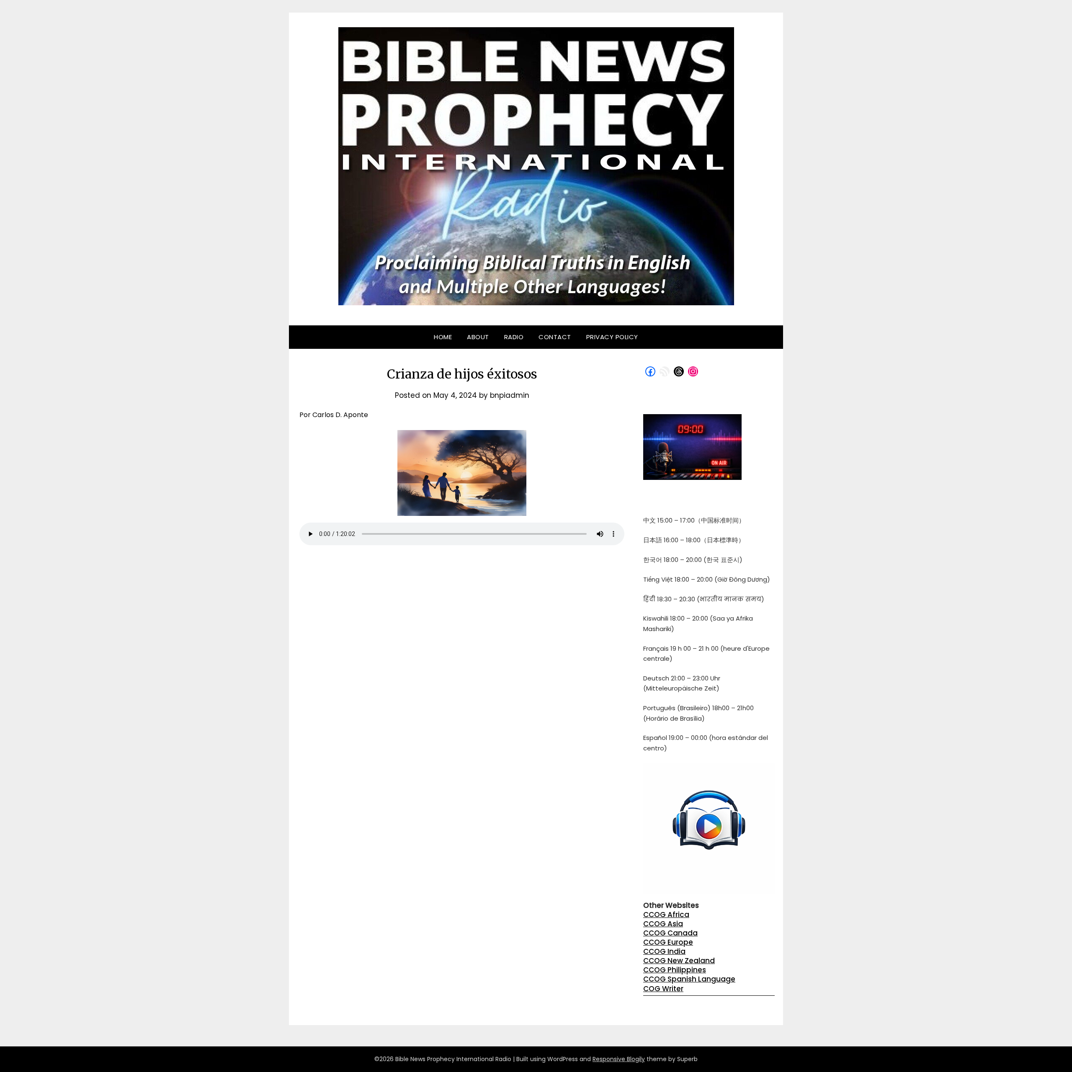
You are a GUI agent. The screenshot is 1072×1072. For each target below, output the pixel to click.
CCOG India (664, 951)
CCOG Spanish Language (689, 979)
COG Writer (663, 989)
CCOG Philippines (674, 970)
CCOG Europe (668, 942)
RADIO (514, 336)
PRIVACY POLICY (612, 336)
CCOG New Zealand (679, 961)
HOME (443, 336)
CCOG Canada (670, 933)
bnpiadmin (509, 395)
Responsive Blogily (619, 1059)
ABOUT (478, 336)
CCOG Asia (663, 924)
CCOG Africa (666, 915)
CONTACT (555, 336)
